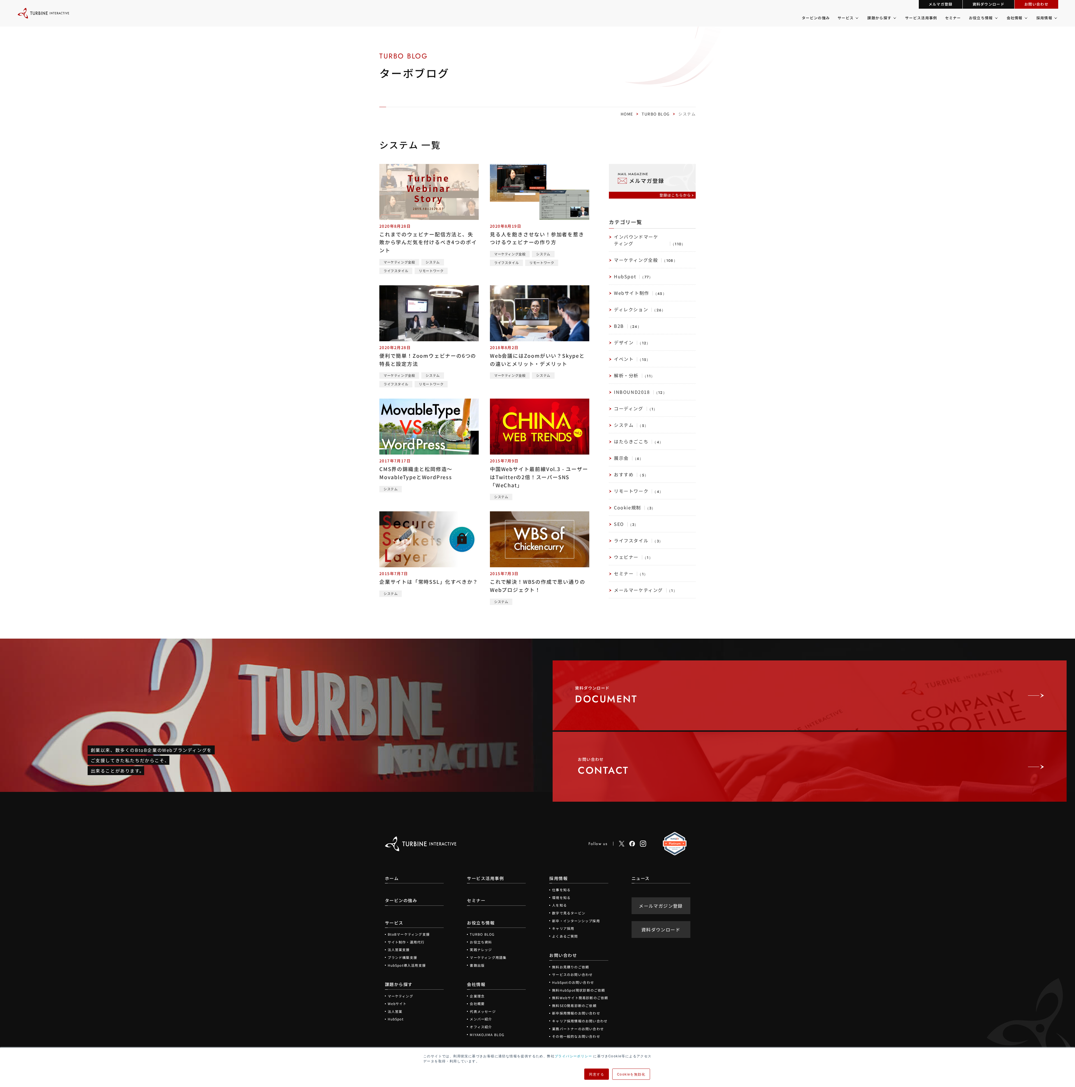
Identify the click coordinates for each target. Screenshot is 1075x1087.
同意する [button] (596, 1074)
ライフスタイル (396, 270)
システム (433, 262)
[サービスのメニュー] (856, 18)
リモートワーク (431, 270)
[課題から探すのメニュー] (894, 18)
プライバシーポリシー (573, 1055)
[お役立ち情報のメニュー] (996, 18)
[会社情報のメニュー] (1026, 18)
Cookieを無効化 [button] (631, 1074)
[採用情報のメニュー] (1055, 18)
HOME (627, 114)
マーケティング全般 (399, 262)
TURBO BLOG (656, 114)
